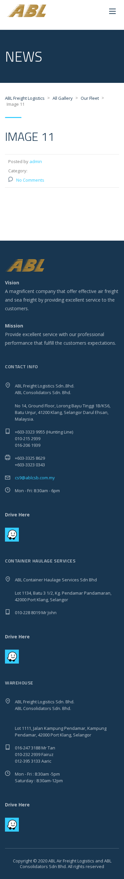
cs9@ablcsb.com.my (35, 478)
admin (35, 161)
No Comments (30, 180)
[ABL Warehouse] (12, 656)
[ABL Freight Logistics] (12, 534)
